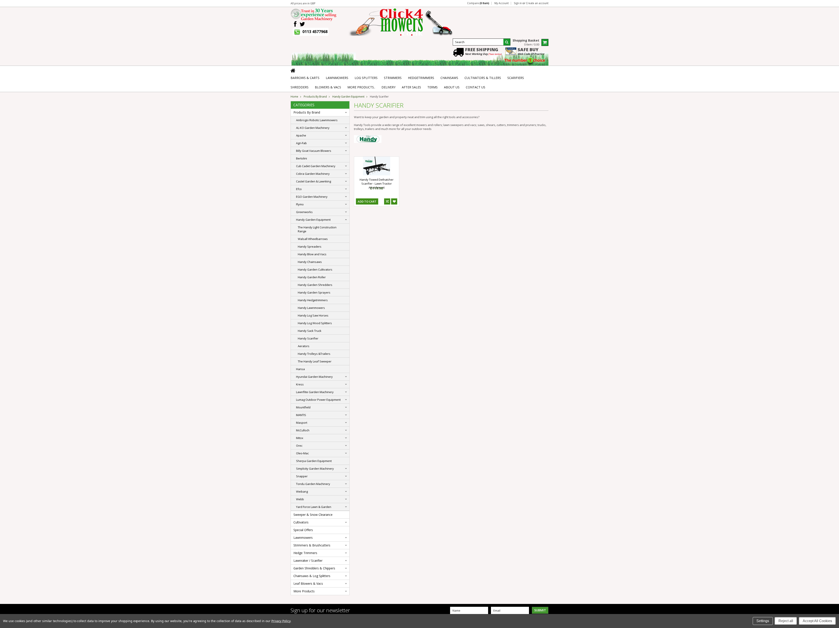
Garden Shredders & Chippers (314, 568)
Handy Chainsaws (310, 262)
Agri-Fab (301, 143)
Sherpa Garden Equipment (314, 461)
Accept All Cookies (817, 621)
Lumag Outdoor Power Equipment (318, 400)
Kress (300, 384)
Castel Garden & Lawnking (313, 181)
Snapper (302, 476)
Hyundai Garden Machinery (314, 377)
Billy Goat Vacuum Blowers (313, 151)
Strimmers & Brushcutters (311, 545)
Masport (301, 423)
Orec (299, 446)
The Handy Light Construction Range (317, 229)
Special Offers (303, 530)
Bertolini (301, 158)
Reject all (785, 621)
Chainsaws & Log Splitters (311, 576)
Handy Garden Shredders (315, 285)
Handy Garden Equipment (348, 96)
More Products (304, 591)
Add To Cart (367, 201)
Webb (300, 499)
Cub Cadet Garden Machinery (315, 166)
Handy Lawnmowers (311, 308)
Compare (478, 3)
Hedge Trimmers (305, 553)
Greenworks (304, 212)
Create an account (537, 3)
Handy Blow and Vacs (312, 254)
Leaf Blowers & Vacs (308, 583)
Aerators (303, 346)
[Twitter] (302, 24)
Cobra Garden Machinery (313, 174)
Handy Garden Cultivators (315, 269)
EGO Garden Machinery (312, 197)
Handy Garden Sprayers (314, 292)
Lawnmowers (303, 537)
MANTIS (301, 415)
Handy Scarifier (308, 338)
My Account (501, 3)
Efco (299, 189)
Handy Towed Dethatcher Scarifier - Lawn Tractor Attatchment (376, 183)
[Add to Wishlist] (394, 201)
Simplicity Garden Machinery (315, 469)
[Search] (506, 41)
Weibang (302, 491)
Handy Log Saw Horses (313, 315)
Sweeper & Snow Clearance (313, 515)
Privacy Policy (280, 621)
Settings (762, 621)
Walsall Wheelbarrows (313, 239)
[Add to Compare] (387, 201)
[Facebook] (295, 24)
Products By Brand (315, 96)
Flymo (300, 204)
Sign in (518, 3)
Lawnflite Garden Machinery (315, 392)
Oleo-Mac (302, 453)
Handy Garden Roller (312, 277)
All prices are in (303, 3)
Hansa (300, 369)
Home (294, 96)
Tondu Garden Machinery (313, 484)
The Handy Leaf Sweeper (314, 361)
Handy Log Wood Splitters (315, 323)
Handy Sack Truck (309, 331)
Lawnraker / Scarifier (307, 560)
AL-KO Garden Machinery (312, 128)
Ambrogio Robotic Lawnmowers (317, 120)
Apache (301, 135)
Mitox (299, 438)
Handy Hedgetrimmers (313, 300)
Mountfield (303, 407)
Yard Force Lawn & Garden (313, 507)
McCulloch (302, 430)
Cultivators (301, 522)
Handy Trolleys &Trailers (314, 354)
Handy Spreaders (309, 246)
